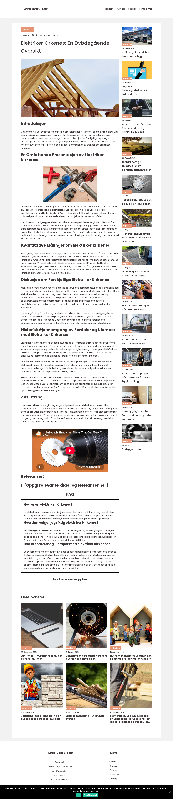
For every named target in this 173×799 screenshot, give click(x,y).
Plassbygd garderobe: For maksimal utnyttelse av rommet (137, 415)
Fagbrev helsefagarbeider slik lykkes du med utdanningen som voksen (134, 90)
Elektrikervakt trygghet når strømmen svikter (136, 307)
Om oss (121, 8)
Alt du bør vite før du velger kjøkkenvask (134, 341)
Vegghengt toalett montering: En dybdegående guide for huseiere (41, 717)
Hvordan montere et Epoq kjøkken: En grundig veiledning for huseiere (131, 657)
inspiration (127, 44)
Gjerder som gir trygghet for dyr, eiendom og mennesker (136, 165)
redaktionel (27, 29)
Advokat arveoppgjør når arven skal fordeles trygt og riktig (136, 377)
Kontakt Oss (145, 8)
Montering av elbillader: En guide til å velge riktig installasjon (86, 657)
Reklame (110, 8)
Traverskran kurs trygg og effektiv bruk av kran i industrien (136, 237)
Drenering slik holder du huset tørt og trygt (136, 273)
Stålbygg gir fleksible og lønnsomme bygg (136, 54)
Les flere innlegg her (70, 579)
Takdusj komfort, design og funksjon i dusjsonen (137, 201)
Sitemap (114, 778)
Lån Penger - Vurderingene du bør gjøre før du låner (41, 657)
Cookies (132, 8)
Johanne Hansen (50, 35)
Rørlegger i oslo (131, 449)
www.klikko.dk (62, 779)
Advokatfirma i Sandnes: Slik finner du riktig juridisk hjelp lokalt (137, 128)
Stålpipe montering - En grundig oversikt (85, 717)
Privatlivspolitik (90, 795)
